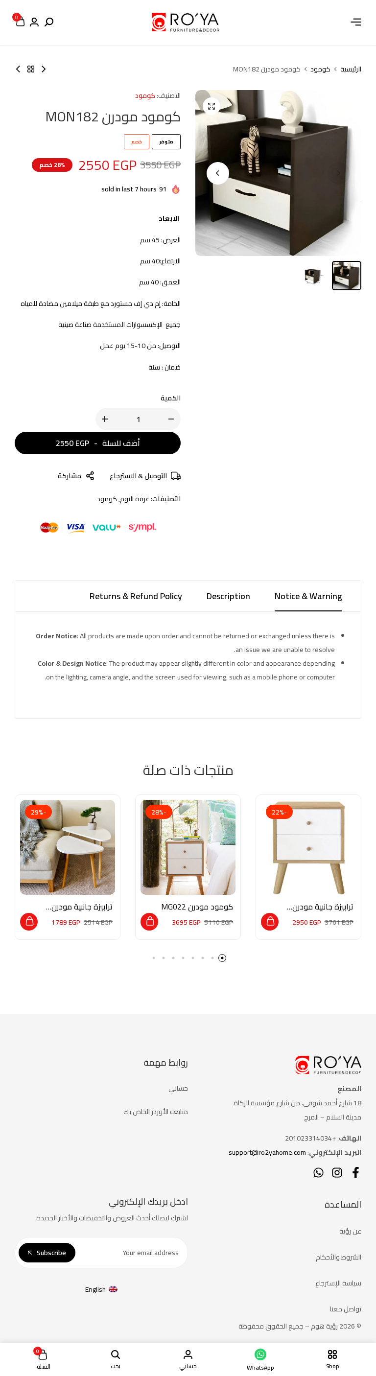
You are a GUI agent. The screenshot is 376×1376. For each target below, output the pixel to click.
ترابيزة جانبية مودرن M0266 (322, 906)
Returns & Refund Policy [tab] (136, 596)
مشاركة (69, 475)
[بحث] (49, 22)
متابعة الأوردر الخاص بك (155, 1111)
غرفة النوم (134, 498)
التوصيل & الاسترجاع (138, 475)
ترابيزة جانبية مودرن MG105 (82, 906)
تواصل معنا (345, 1309)
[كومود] (30, 69)
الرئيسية (350, 69)
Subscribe (51, 1252)
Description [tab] (228, 596)
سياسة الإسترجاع (338, 1283)
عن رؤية (350, 1231)
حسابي (178, 1088)
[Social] (355, 1172)
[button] (218, 173)
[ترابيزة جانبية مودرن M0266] (308, 847)
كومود (320, 69)
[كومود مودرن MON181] (18, 69)
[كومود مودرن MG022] (188, 847)
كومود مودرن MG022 (197, 906)
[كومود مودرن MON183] (43, 69)
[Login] (34, 22)
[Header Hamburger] (356, 22)
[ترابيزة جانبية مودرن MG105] (67, 847)
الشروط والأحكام (338, 1257)
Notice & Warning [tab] (308, 596)
